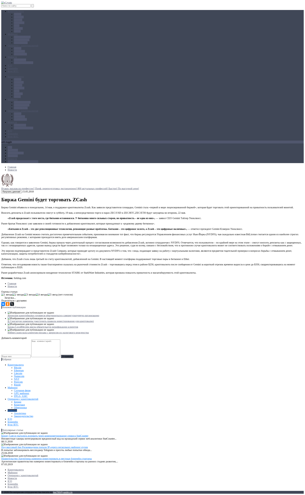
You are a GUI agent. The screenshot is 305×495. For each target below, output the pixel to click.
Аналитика (20, 59)
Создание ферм (22, 37)
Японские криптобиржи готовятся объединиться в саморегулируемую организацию (53, 315)
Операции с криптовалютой (23, 45)
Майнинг (13, 34)
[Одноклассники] (8, 304)
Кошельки (19, 51)
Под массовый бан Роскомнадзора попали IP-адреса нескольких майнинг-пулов (44, 447)
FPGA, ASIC (21, 42)
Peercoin (18, 28)
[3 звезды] (30, 294)
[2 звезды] (18, 294)
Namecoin (19, 22)
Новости (12, 57)
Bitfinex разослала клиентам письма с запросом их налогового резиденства (48, 332)
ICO (10, 65)
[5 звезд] (53, 294)
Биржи (17, 48)
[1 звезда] (6, 294)
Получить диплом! (11, 192)
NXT (16, 25)
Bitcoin (17, 14)
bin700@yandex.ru (62, 492)
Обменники (20, 54)
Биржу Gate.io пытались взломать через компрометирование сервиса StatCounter (44, 435)
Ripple (17, 31)
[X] (12, 304)
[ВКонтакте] (3, 304)
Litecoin (18, 20)
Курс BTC (13, 71)
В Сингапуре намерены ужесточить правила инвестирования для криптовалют (51, 321)
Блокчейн (13, 68)
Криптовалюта (16, 11)
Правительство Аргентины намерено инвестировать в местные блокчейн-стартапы (46, 458)
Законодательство (23, 62)
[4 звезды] (42, 294)
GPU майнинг (21, 40)
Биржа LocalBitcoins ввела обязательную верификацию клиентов (43, 327)
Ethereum (19, 17)
